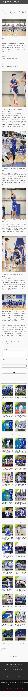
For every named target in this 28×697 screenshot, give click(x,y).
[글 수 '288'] (3, 382)
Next (16, 656)
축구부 (15, 382)
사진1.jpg (7, 341)
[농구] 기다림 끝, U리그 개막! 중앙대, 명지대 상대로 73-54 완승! (14, 13)
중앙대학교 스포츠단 (10, 2)
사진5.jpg (11, 341)
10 (13, 656)
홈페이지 (26, 368)
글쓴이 (4, 359)
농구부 (7, 382)
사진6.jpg (7, 343)
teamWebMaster (5, 16)
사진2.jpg (15, 341)
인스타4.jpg (20, 341)
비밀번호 (26, 361)
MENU (25, 2)
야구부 (11, 382)
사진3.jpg (11, 343)
